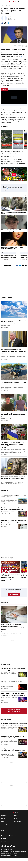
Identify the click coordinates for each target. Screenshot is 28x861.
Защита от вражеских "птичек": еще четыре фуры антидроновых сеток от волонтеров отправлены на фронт (10, 577)
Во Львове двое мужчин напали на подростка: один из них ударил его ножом (13, 414)
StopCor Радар (4, 824)
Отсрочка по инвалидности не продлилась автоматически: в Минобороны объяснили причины (13, 478)
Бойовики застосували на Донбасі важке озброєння (8, 256)
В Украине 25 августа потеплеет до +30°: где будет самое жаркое (13, 321)
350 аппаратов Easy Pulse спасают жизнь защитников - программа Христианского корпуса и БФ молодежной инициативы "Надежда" (12, 445)
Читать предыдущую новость (8, 252)
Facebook (9, 189)
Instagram (21, 189)
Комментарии (7, 265)
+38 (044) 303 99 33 (14, 712)
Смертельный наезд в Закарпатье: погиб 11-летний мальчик (13, 383)
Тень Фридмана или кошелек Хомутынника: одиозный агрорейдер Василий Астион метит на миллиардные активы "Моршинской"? (13, 510)
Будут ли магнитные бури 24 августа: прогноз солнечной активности (11, 682)
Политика (8, 5)
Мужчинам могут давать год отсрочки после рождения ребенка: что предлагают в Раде (13, 521)
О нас (2, 830)
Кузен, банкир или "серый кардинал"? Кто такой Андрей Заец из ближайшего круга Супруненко (13, 737)
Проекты (3, 815)
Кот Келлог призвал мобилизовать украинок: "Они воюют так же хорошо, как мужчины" (13, 351)
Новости (3, 818)
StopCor (10, 17)
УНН (21, 56)
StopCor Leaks (6, 719)
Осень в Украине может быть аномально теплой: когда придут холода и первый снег (13, 694)
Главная (3, 5)
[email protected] (13, 855)
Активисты (3, 838)
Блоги (15, 818)
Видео (15, 815)
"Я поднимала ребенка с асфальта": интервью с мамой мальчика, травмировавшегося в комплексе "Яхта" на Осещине (13, 627)
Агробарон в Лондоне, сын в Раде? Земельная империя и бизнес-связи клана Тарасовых (13, 750)
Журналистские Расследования (8, 835)
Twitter (16, 189)
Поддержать (15, 594)
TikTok (4, 190)
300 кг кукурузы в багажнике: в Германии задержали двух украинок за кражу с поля (13, 669)
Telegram (5, 189)
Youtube (13, 189)
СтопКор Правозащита (6, 833)
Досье (2, 821)
